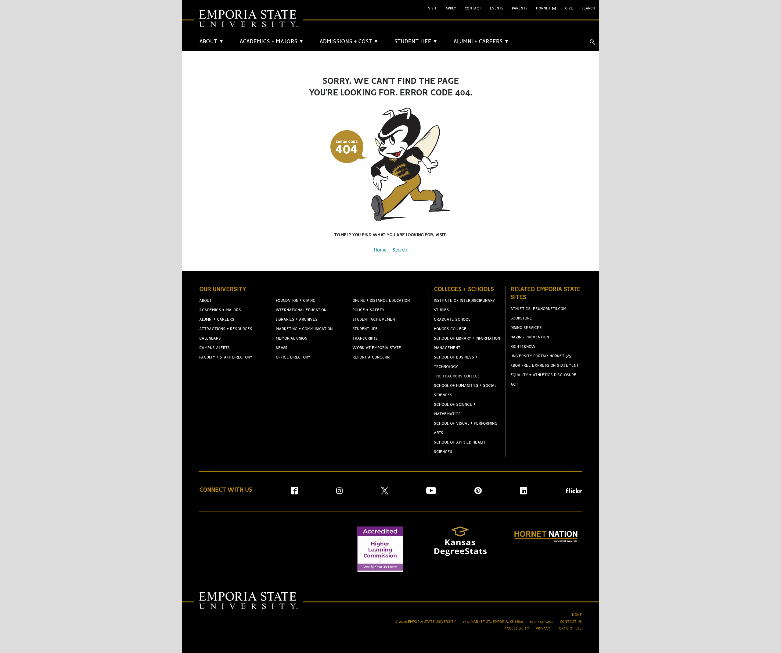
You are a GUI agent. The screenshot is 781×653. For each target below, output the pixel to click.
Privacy (543, 628)
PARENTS (519, 8)
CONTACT (473, 8)
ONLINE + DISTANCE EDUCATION (381, 301)
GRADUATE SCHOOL (452, 320)
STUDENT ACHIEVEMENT (374, 320)
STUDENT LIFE (415, 42)
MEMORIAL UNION (291, 339)
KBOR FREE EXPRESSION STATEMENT (544, 366)
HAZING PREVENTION (529, 337)
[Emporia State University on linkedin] (523, 493)
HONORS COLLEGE (450, 329)
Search (400, 250)
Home (380, 250)
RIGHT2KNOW (523, 347)
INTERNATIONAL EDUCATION (301, 310)
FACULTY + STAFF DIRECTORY (225, 357)
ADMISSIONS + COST (348, 42)
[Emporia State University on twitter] (384, 493)
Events (496, 8)
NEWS (281, 348)
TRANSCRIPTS (365, 339)
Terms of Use (569, 628)
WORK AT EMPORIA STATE (376, 348)
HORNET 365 (546, 8)
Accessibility (516, 628)
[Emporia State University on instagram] (339, 493)
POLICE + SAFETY (368, 310)
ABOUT (211, 42)
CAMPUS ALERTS (214, 348)
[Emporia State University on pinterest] (478, 493)
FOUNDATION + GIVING (295, 301)
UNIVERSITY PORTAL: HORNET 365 (540, 356)
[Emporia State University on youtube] (431, 493)
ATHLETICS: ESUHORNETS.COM (538, 309)
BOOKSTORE (521, 318)
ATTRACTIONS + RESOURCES (225, 329)
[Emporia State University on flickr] (574, 492)
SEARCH (588, 8)
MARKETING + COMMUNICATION (304, 329)
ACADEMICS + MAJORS (271, 42)
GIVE (569, 8)
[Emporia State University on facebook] (294, 493)
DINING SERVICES (526, 328)
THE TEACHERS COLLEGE (457, 376)
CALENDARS (210, 339)
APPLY (450, 8)
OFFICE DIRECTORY (293, 357)
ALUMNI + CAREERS (481, 42)
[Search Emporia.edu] (592, 42)
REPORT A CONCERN (371, 357)
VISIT (432, 8)
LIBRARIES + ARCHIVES (297, 320)
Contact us (571, 621)
